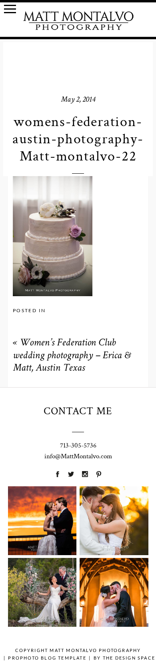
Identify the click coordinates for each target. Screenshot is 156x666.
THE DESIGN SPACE (129, 657)
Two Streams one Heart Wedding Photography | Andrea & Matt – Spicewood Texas (42, 576)
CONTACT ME (78, 411)
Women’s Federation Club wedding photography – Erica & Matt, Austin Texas (71, 355)
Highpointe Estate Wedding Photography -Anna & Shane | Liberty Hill (113, 505)
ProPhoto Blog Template (47, 657)
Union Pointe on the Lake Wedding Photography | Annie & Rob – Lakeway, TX (42, 505)
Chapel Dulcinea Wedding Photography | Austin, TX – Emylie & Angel (113, 576)
